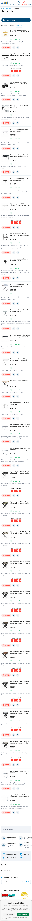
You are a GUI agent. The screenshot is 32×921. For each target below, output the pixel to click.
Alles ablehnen (9, 914)
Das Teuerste (4, 25)
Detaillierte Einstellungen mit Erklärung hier (16, 917)
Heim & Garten (8, 8)
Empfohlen (19, 25)
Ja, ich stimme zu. (22, 914)
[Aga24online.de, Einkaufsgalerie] (1, 8)
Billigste (12, 25)
